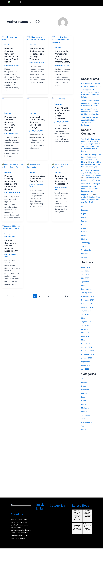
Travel (6, 45)
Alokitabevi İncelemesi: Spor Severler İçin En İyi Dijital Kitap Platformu (90, 103)
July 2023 (85, 369)
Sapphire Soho (86, 195)
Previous (9, 296)
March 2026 (86, 285)
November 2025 (87, 300)
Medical (84, 239)
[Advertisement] (91, 45)
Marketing (85, 235)
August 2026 (86, 267)
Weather (84, 254)
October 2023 (86, 358)
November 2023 (87, 354)
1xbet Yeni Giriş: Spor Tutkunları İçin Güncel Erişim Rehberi (87, 513)
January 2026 (86, 293)
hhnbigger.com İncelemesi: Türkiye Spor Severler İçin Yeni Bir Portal (77, 526)
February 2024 (86, 344)
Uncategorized (9, 236)
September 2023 (87, 362)
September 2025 (87, 307)
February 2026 (86, 289)
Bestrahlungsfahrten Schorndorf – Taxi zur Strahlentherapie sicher (90, 111)
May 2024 (85, 333)
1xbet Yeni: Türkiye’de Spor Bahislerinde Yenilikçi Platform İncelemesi (77, 515)
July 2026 (85, 271)
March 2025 (86, 318)
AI (82, 206)
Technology (59, 104)
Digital (83, 214)
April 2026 (85, 282)
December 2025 (87, 296)
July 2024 (85, 325)
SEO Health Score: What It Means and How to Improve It (90, 148)
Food (83, 225)
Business (32, 45)
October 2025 (86, 304)
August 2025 (86, 311)
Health (83, 228)
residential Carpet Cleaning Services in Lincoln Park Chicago (37, 122)
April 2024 (85, 336)
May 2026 (85, 278)
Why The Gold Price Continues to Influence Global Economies (62, 113)
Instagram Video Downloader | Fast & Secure (37, 178)
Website (32, 172)
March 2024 (86, 340)
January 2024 (86, 347)
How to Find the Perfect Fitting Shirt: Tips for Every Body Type (91, 164)
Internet (84, 232)
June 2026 (85, 274)
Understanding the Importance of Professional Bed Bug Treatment (37, 53)
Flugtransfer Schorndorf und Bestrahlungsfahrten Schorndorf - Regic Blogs (91, 172)
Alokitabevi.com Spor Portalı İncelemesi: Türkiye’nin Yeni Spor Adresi (87, 527)
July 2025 (85, 314)
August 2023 (86, 365)
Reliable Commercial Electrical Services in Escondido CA (11, 245)
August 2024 (86, 322)
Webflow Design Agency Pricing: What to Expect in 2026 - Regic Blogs (90, 141)
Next (68, 296)
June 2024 (85, 329)
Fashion (84, 221)
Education (85, 217)
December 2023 (87, 351)
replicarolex (85, 184)
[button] (94, 3)
